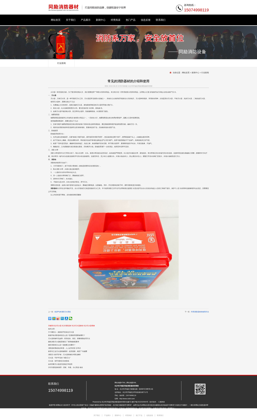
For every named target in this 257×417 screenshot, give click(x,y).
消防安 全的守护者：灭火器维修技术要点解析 (64, 354)
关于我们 (97, 415)
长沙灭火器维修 (89, 326)
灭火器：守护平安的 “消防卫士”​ (59, 358)
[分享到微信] (70, 318)
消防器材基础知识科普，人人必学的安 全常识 (64, 348)
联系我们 (160, 415)
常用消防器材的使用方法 (200, 312)
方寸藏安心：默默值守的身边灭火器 (61, 332)
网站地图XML (131, 383)
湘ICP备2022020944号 (139, 402)
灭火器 (53, 95)
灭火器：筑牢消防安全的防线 (58, 361)
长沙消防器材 (66, 326)
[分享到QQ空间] (54, 318)
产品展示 (107, 415)
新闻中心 (195, 73)
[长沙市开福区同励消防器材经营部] (87, 11)
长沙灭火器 (57, 326)
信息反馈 (149, 415)
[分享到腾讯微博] (62, 318)
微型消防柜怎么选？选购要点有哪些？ (61, 345)
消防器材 (54, 188)
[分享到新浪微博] (58, 318)
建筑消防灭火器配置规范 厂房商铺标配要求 (63, 342)
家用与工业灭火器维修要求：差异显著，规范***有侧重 (67, 351)
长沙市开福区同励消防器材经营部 (114, 402)
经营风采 (128, 415)
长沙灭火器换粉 (77, 326)
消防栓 (53, 159)
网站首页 (186, 73)
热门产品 (139, 415)
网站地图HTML (120, 383)
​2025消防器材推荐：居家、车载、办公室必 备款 (65, 367)
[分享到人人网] (66, 318)
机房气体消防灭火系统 (63, 312)
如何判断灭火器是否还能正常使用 (60, 364)
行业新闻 (61, 63)
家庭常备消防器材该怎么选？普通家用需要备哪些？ (66, 335)
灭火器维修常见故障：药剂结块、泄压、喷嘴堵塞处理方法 (69, 338)
